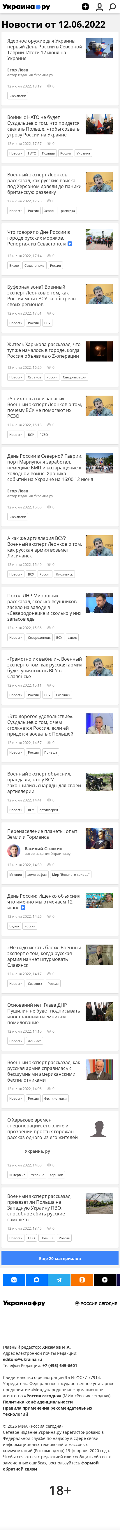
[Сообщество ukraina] (37, 1280)
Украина (83, 153)
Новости (15, 153)
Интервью (17, 1175)
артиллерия (49, 810)
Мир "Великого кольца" (70, 874)
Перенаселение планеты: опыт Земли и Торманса (42, 834)
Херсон (49, 210)
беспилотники (55, 1098)
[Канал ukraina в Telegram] (59, 1280)
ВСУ (47, 323)
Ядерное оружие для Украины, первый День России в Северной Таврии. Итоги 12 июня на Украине (44, 49)
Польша (48, 153)
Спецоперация (74, 377)
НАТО (32, 153)
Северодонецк (39, 637)
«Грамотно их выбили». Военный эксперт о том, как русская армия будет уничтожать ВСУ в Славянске (44, 667)
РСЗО (44, 434)
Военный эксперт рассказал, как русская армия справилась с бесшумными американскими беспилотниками (43, 1071)
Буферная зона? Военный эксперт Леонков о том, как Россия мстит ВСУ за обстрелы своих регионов (41, 295)
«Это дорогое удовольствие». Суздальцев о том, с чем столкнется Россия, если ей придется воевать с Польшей (40, 725)
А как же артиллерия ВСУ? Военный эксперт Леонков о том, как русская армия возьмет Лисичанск (44, 547)
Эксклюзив (17, 96)
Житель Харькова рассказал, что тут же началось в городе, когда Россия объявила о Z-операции (44, 350)
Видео (14, 265)
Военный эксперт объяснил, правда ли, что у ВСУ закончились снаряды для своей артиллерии (44, 782)
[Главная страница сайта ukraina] (26, 6)
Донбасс (34, 1041)
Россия (65, 153)
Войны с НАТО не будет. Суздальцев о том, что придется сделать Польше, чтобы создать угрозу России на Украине (43, 126)
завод (72, 637)
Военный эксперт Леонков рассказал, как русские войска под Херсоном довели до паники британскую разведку (44, 183)
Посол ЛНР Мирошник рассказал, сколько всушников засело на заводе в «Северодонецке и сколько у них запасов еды (44, 607)
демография (37, 874)
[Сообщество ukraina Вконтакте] (14, 1280)
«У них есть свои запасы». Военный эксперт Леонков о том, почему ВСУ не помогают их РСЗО (44, 407)
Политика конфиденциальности (38, 1402)
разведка (68, 210)
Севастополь (34, 265)
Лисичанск (64, 574)
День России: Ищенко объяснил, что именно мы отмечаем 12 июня (44, 901)
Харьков (34, 377)
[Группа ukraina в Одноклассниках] (82, 1280)
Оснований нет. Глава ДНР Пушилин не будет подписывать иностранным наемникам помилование (43, 1013)
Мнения (15, 874)
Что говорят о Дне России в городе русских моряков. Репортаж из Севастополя (38, 238)
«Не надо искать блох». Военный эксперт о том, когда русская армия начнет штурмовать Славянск (44, 956)
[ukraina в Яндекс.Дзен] (105, 1280)
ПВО (31, 1238)
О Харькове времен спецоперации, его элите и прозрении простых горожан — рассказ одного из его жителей (43, 1128)
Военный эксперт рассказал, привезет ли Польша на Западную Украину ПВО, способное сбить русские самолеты (39, 1207)
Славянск (63, 695)
